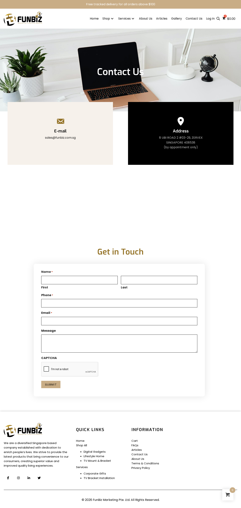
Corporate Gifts (95, 473)
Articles (136, 450)
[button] (112, 18)
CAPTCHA (49, 358)
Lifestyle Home (94, 456)
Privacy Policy (140, 468)
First (44, 287)
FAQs (134, 445)
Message (48, 331)
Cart (134, 441)
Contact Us (139, 454)
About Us (137, 459)
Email (46, 313)
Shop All (81, 445)
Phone (47, 295)
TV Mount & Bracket (97, 461)
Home (80, 441)
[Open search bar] (218, 18)
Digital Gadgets (95, 452)
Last (124, 287)
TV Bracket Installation (99, 478)
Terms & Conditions (145, 463)
